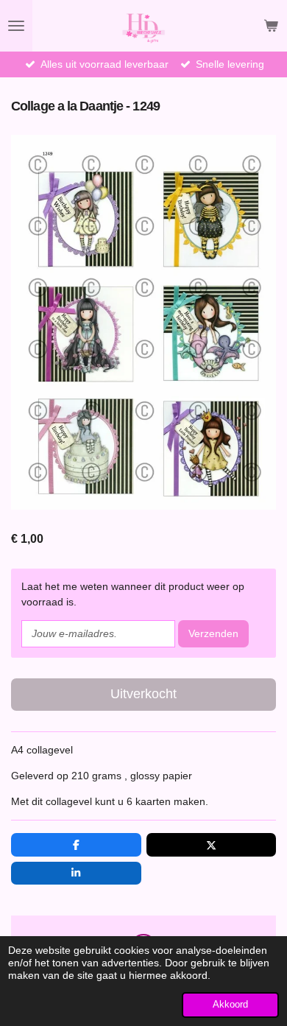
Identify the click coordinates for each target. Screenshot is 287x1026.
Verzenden (213, 633)
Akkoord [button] (230, 1004)
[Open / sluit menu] (16, 26)
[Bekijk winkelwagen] (271, 26)
